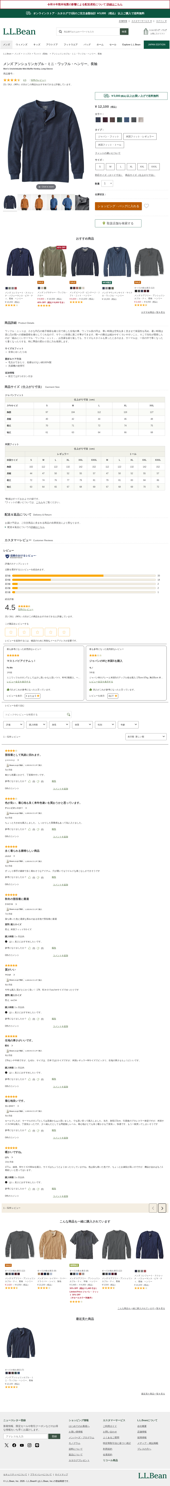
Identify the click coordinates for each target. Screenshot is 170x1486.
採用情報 (142, 1437)
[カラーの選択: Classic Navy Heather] (98, 119)
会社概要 (142, 1426)
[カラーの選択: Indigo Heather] (126, 119)
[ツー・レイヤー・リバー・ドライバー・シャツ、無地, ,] (38, 1273)
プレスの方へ (144, 1449)
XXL (142, 166)
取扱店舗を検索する (120, 223)
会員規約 (107, 1454)
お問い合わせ (110, 1431)
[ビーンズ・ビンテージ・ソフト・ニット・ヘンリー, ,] (71, 287)
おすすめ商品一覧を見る (153, 312)
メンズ (6, 44)
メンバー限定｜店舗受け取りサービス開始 (131, 95)
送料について (76, 1449)
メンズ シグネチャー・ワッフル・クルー (52, 294)
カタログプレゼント (79, 1460)
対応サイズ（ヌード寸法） (109, 175)
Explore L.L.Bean (131, 44)
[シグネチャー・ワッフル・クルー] (52, 261)
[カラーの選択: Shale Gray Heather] (133, 119)
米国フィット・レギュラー (140, 136)
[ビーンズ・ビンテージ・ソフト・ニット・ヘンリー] (85, 261)
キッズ (36, 44)
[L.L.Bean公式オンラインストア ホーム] (19, 30)
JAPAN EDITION (156, 44)
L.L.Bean (7, 54)
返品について (76, 1454)
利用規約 (107, 1449)
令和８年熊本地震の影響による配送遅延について (85, 4)
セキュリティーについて (15, 1474)
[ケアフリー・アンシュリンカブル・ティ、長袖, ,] (103, 1273)
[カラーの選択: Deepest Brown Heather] (112, 119)
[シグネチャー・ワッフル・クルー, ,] (38, 287)
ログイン (160, 21)
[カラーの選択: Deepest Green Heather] (119, 119)
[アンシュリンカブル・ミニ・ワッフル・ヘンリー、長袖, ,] (6, 1372)
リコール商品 (110, 1460)
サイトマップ (61, 1474)
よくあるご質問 (111, 1437)
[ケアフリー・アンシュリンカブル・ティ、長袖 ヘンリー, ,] (135, 290)
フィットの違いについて (108, 153)
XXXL (154, 166)
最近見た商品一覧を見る (153, 1394)
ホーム (100, 44)
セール (112, 44)
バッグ (87, 44)
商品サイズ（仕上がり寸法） (140, 175)
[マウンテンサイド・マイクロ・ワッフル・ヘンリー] (117, 262)
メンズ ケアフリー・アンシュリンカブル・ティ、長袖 (117, 1280)
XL (131, 166)
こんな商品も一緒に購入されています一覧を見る (141, 1308)
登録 (54, 1436)
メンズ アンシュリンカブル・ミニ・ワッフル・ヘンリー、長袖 (19, 1379)
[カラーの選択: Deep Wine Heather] (105, 119)
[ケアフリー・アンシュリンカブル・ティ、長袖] (117, 1244)
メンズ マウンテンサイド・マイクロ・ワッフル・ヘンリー (117, 294)
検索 (124, 31)
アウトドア (52, 44)
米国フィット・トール (109, 144)
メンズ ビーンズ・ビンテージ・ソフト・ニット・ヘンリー (85, 294)
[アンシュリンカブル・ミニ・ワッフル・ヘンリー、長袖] (21, 1343)
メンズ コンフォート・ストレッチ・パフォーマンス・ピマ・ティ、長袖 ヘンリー (19, 296)
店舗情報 (123, 21)
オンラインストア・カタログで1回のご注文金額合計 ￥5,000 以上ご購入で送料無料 (88, 13)
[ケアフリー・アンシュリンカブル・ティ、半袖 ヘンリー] (85, 1244)
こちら (39, 502)
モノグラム (74, 1443)
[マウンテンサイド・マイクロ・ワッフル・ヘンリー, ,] (103, 288)
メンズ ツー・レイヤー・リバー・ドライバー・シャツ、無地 (52, 1280)
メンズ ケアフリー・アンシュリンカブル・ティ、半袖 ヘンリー (85, 1280)
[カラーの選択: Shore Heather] (140, 119)
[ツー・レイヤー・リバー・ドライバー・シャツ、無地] (52, 1244)
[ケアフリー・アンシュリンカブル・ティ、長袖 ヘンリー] (149, 261)
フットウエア (71, 44)
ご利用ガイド (110, 1426)
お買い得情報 (76, 1431)
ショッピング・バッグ (118, 206)
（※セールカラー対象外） (84, 1295)
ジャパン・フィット (108, 136)
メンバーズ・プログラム (81, 1437)
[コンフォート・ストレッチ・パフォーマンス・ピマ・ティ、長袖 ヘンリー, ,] (6, 288)
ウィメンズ (21, 44)
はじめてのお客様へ (79, 1426)
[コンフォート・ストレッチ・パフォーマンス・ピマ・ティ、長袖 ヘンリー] (20, 262)
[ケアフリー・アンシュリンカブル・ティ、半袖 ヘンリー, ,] (71, 1273)
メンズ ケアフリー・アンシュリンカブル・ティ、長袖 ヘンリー (149, 297)
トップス (27, 54)
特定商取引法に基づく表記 (117, 1443)
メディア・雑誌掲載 (147, 1443)
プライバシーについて (41, 1474)
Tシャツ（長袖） (41, 54)
